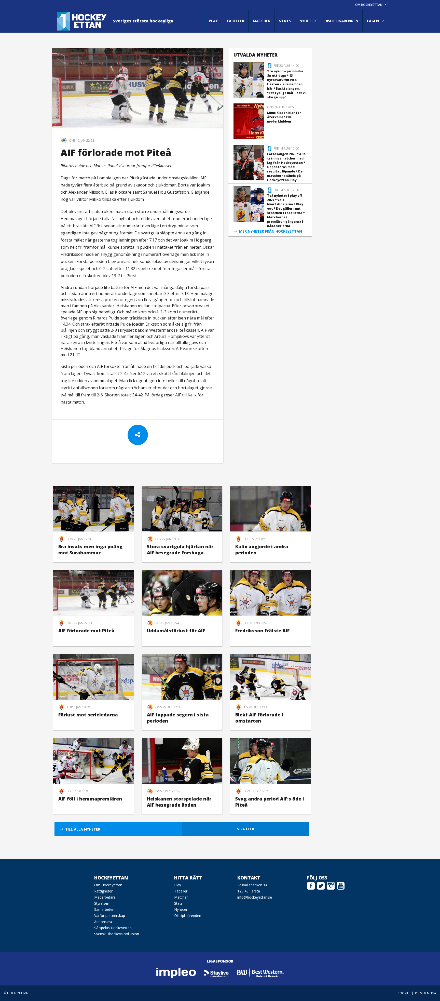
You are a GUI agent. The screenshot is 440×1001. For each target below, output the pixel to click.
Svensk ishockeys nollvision (116, 933)
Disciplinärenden (341, 20)
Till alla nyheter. (83, 829)
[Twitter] (321, 885)
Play (213, 20)
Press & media (425, 993)
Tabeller (235, 20)
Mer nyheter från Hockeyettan (270, 231)
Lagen (373, 20)
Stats (285, 20)
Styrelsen (101, 903)
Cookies (403, 993)
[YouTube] (341, 885)
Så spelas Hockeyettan (113, 927)
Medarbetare (105, 897)
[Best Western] (260, 972)
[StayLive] (216, 972)
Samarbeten (104, 909)
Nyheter (307, 20)
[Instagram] (331, 885)
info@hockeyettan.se (254, 897)
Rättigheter (103, 891)
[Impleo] (176, 972)
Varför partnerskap (109, 915)
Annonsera (103, 921)
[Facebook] (311, 885)
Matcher (261, 20)
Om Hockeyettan (108, 885)
